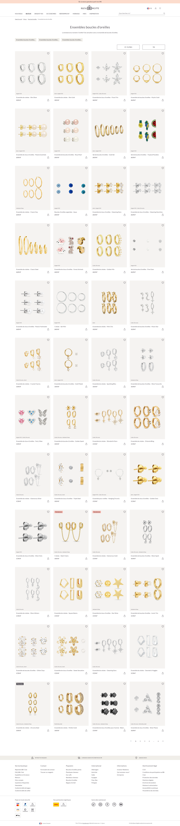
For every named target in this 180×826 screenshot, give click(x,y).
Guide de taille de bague (22, 788)
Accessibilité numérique (150, 788)
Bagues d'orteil (71, 783)
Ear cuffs (69, 775)
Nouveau (18, 14)
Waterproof (64, 14)
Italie (93, 775)
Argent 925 (38, 14)
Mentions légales (147, 780)
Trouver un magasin (46, 772)
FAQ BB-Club (19, 772)
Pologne (94, 783)
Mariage (76, 14)
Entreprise (120, 775)
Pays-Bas (95, 780)
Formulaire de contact (47, 769)
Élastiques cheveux (72, 772)
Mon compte (19, 780)
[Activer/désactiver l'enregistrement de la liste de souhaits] (48, 53)
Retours (17, 777)
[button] (155, 8)
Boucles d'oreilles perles (73, 769)
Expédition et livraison (22, 775)
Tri (154, 47)
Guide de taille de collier (22, 790)
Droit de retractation (149, 783)
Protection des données (150, 777)
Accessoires (51, 14)
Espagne (94, 777)
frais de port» (86, 823)
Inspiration (94, 14)
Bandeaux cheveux (72, 777)
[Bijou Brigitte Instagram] (100, 804)
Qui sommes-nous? (123, 772)
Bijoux (28, 14)
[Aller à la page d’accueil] (90, 7)
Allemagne (95, 769)
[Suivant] (162, 741)
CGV (144, 769)
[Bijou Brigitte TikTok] (94, 804)
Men (84, 14)
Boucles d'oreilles (71, 780)
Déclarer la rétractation (150, 785)
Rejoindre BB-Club (21, 769)
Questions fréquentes (22, 783)
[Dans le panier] (48, 100)
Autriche (94, 772)
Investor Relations (123, 769)
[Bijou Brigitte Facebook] (107, 804)
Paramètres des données (150, 790)
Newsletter (18, 785)
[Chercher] (164, 13)
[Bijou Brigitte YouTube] (121, 804)
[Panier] (164, 8)
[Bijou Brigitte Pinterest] (114, 804)
